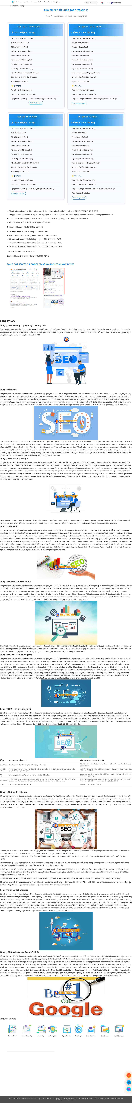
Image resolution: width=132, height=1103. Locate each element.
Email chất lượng (18, 6)
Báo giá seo (57, 2)
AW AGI (106, 3)
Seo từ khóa (55, 1098)
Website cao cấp (22, 2)
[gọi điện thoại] (128, 1075)
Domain (47, 2)
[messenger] (128, 1089)
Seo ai (112, 1098)
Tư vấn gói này (35, 103)
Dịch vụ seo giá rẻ (14, 1098)
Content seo (119, 1098)
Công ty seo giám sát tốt (28, 1098)
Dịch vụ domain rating (67, 1098)
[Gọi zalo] (128, 1082)
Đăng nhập (117, 3)
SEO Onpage (60, 1100)
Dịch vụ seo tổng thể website (84, 1098)
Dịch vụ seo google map (102, 1098)
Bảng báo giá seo (71, 1100)
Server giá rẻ (36, 2)
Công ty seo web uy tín (44, 1098)
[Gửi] (95, 2)
